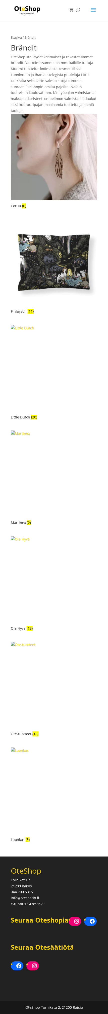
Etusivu (16, 37)
